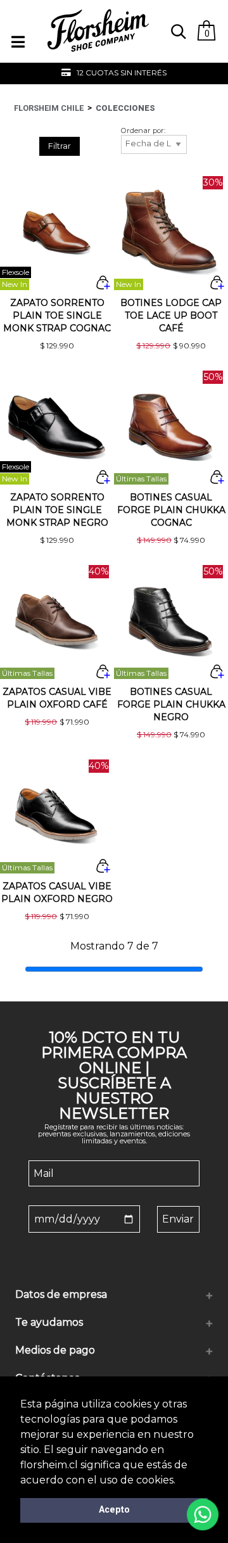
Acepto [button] (114, 1509)
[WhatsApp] (202, 1514)
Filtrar (59, 146)
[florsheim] (98, 57)
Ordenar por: (143, 130)
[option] (114, 73)
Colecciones (125, 108)
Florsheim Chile (49, 108)
